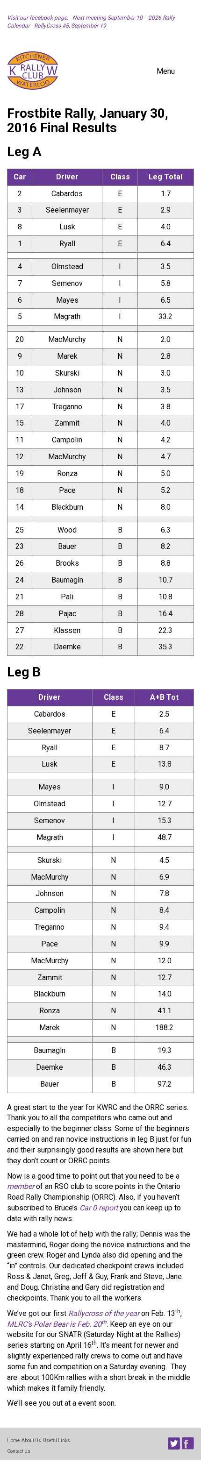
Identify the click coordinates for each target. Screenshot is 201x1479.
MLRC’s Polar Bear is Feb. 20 (57, 1324)
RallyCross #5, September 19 (68, 25)
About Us (31, 1440)
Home (13, 1440)
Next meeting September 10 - (108, 17)
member (20, 1186)
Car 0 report (98, 1207)
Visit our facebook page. (38, 17)
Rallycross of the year (103, 1313)
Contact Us (18, 1451)
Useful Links (56, 1440)
